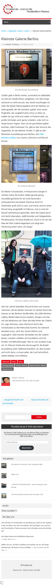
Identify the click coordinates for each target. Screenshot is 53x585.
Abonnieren (26, 448)
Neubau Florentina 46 (41, 400)
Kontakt (37, 570)
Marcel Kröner (7, 369)
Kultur (20, 31)
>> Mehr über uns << (8, 539)
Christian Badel (7, 365)
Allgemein (12, 31)
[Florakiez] (26, 14)
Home (3, 31)
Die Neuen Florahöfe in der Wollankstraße (26, 464)
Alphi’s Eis (15, 474)
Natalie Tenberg (12, 44)
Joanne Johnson (22, 365)
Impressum (17, 570)
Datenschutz (28, 570)
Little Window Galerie (38, 365)
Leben (26, 31)
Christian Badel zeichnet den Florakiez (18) (27, 494)
